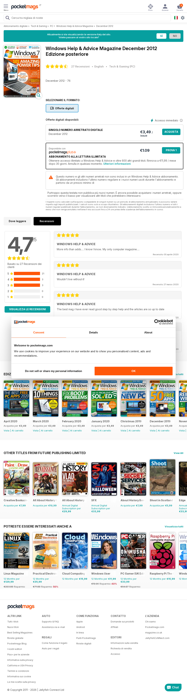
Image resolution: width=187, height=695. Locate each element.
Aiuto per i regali (50, 648)
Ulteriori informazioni (117, 163)
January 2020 (100, 421)
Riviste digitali (83, 643)
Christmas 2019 (131, 421)
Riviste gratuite (15, 638)
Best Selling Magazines (20, 632)
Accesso (115, 654)
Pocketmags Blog (16, 643)
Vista (6, 430)
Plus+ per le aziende (18, 654)
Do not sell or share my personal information (53, 371)
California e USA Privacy (20, 665)
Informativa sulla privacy (20, 660)
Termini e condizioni (18, 671)
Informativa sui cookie (19, 676)
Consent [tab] (38, 332)
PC (51, 26)
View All (178, 453)
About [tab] (148, 332)
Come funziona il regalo (54, 643)
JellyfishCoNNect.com (157, 638)
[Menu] (6, 7)
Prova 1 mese (171, 151)
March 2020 (41, 421)
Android (80, 627)
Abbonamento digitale (16, 26)
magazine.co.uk (153, 632)
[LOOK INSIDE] (22, 96)
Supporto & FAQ (50, 621)
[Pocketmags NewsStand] (24, 7)
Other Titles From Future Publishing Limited (45, 453)
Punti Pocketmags (86, 638)
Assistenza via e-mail (53, 627)
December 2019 (160, 421)
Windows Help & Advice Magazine (74, 26)
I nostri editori (14, 649)
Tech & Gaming (39, 26)
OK (133, 371)
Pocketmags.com (154, 627)
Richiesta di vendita (121, 648)
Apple (79, 621)
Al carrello (17, 430)
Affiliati (114, 627)
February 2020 (71, 421)
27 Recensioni (80, 66)
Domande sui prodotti (122, 621)
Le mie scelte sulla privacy (21, 682)
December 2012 (104, 26)
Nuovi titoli (13, 627)
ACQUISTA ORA (171, 132)
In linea (80, 632)
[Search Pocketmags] (7, 18)
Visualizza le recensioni (27, 309)
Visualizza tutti (174, 526)
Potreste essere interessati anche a (38, 526)
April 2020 (10, 421)
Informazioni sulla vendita (124, 643)
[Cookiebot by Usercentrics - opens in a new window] (157, 322)
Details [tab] (93, 332)
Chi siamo (150, 621)
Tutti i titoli (12, 621)
